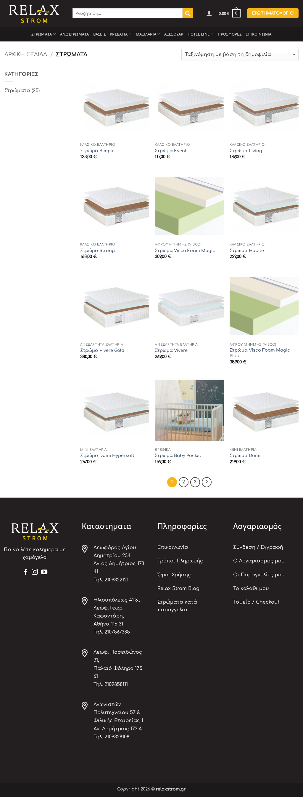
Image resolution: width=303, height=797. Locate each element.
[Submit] (188, 13)
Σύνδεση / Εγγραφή (258, 547)
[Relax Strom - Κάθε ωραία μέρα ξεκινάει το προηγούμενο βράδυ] (34, 13)
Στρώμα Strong (97, 250)
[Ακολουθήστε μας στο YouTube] (44, 572)
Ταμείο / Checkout (256, 602)
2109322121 (116, 580)
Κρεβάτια (119, 34)
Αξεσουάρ (173, 34)
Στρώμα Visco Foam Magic (185, 250)
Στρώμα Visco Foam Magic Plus (260, 353)
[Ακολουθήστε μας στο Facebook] (25, 572)
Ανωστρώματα (74, 34)
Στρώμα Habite (247, 250)
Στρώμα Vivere (171, 350)
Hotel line (199, 34)
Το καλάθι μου (251, 588)
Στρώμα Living (246, 150)
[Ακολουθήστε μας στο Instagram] (35, 572)
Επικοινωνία (259, 34)
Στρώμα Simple (97, 150)
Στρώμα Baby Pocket (178, 455)
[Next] (207, 482)
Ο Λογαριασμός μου (259, 561)
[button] (209, 13)
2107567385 (117, 632)
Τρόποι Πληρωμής (180, 561)
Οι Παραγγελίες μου (259, 575)
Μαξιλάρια (146, 34)
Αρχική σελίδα (25, 54)
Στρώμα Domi (245, 455)
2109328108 (116, 737)
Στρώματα (41, 34)
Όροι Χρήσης (174, 575)
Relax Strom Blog (178, 588)
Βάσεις (99, 34)
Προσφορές (229, 34)
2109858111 (116, 684)
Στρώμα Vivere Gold (102, 350)
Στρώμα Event (171, 150)
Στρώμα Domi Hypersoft (107, 455)
